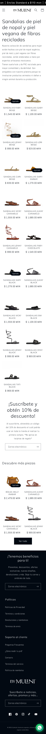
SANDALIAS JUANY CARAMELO (33, 212)
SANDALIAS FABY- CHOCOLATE (34, 246)
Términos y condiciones (15, 613)
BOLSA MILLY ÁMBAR (12, 493)
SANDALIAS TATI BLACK (12, 385)
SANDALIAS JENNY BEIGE (12, 143)
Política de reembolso (14, 670)
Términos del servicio (14, 664)
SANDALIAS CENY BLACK (34, 351)
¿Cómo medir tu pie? (13, 651)
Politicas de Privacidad (15, 607)
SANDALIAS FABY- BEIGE (12, 109)
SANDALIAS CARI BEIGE (12, 177)
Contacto (9, 657)
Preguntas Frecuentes (14, 644)
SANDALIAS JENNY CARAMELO (12, 246)
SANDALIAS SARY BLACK (12, 281)
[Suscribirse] (37, 446)
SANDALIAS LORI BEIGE (33, 143)
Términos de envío (12, 626)
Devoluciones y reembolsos (16, 620)
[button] (3, 10)
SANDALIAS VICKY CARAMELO (12, 212)
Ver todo (23, 541)
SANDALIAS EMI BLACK (34, 316)
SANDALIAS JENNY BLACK (12, 351)
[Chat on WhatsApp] (39, 727)
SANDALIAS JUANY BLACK (33, 281)
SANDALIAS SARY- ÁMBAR (34, 177)
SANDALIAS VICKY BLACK (12, 316)
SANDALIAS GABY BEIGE (34, 109)
